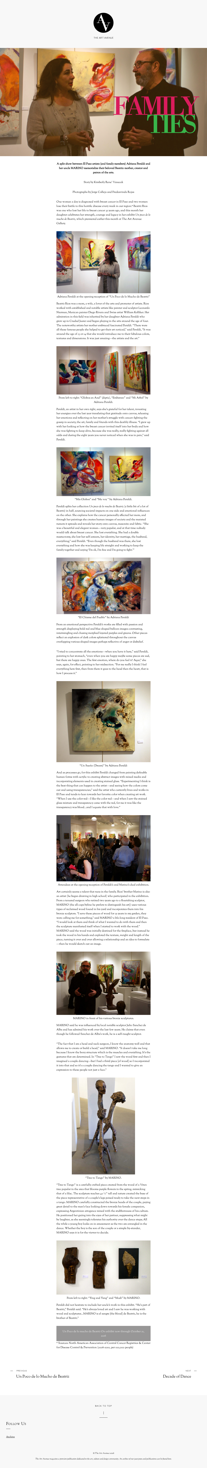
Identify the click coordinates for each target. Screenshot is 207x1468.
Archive (10, 1437)
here (169, 1459)
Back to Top (103, 1406)
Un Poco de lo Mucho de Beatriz (42, 1374)
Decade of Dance (177, 1374)
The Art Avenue (102, 1453)
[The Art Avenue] (103, 29)
